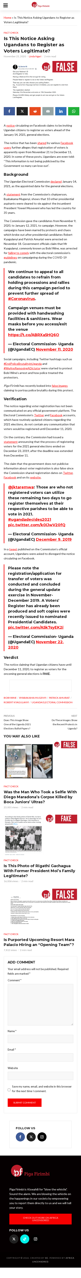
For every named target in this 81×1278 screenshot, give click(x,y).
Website (13, 1068)
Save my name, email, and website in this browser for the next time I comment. (42, 1089)
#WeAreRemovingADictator (22, 368)
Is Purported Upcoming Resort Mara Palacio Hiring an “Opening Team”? (39, 942)
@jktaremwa (21, 487)
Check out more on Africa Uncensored (40, 1219)
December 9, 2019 (54, 539)
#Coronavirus (21, 299)
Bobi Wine (10, 697)
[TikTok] (24, 1239)
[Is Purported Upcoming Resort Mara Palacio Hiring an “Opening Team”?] (40, 909)
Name (12, 1031)
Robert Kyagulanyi (16, 702)
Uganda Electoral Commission (52, 702)
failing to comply (18, 253)
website (35, 477)
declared (56, 181)
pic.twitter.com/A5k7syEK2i (36, 627)
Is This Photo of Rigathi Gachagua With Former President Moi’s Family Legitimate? (39, 871)
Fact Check (11, 32)
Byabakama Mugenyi (32, 697)
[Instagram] (42, 1136)
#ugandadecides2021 (29, 519)
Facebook (56, 415)
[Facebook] (20, 1136)
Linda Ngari (35, 56)
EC (46, 1258)
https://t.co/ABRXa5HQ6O (33, 335)
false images (60, 385)
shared (41, 143)
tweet (13, 549)
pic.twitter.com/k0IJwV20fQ (36, 525)
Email (12, 1049)
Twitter (39, 415)
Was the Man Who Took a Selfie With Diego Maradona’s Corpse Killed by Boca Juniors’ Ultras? (40, 797)
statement (13, 194)
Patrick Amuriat (59, 697)
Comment (14, 980)
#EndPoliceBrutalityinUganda (23, 363)
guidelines (10, 257)
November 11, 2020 (54, 349)
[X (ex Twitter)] (31, 1136)
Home (7, 17)
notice (10, 125)
